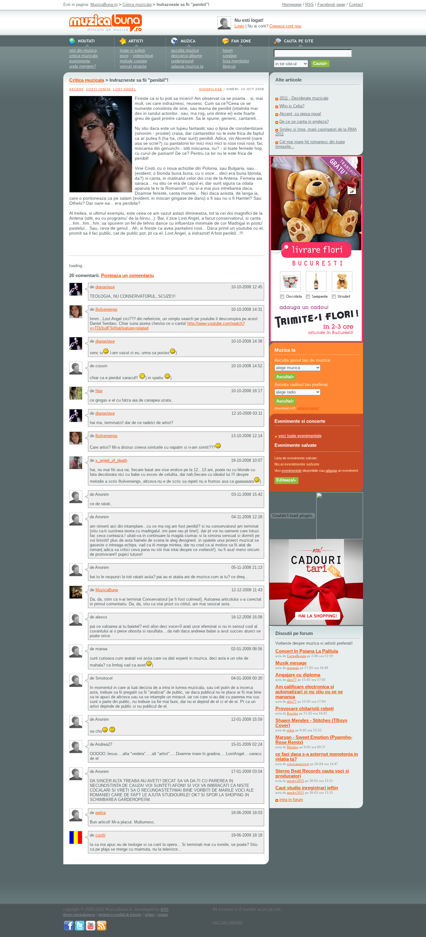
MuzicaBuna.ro (104, 4)
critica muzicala (83, 55)
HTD (164, 909)
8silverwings (106, 309)
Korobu (292, 713)
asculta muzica (185, 50)
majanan (293, 668)
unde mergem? (82, 66)
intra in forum (291, 799)
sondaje (230, 55)
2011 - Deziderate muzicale (303, 98)
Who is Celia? (291, 106)
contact (162, 914)
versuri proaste (133, 66)
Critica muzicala (137, 4)
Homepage (292, 4)
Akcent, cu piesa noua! (300, 113)
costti (100, 835)
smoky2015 (295, 781)
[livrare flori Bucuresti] (316, 341)
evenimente (79, 61)
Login (239, 26)
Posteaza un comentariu (127, 275)
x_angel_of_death (111, 460)
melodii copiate (133, 61)
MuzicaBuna (106, 590)
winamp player (308, 408)
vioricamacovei (298, 764)
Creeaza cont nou (285, 26)
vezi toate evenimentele (300, 435)
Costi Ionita (98, 89)
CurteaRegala (296, 656)
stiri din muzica (83, 50)
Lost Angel (124, 89)
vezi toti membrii (228, 922)
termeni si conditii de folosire (120, 914)
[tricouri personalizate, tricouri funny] (339, 537)
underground (182, 61)
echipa (149, 914)
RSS (309, 4)
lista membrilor (236, 61)
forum (228, 50)
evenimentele (292, 470)
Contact (356, 4)
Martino (292, 747)
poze (124, 55)
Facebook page (331, 4)
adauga (331, 470)
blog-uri (229, 66)
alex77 (292, 679)
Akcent (76, 89)
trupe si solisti (132, 50)
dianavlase (210, 89)
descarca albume (186, 55)
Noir (99, 390)
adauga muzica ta (187, 66)
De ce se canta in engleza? (304, 121)
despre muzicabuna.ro (79, 914)
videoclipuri (143, 55)
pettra (100, 812)
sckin (290, 730)
